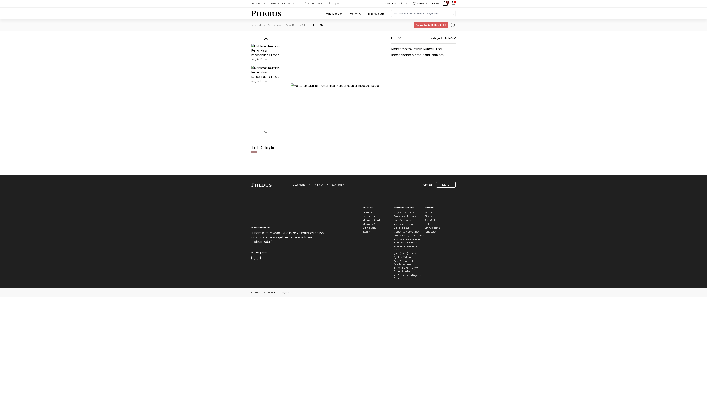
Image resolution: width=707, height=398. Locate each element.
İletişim (334, 3)
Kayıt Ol (446, 184)
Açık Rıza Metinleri (403, 257)
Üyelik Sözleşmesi (402, 220)
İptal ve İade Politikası (404, 224)
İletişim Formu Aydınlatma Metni (407, 248)
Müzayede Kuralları (284, 3)
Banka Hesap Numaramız (407, 216)
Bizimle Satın (376, 13)
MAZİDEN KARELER (297, 25)
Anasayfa (256, 25)
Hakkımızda (258, 3)
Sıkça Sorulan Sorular (404, 212)
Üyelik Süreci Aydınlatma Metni (409, 235)
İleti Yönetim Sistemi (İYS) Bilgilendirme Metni (406, 270)
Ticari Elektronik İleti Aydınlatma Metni (404, 263)
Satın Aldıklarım (433, 227)
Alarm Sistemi (432, 220)
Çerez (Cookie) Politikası (406, 253)
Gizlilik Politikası (401, 227)
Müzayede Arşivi (313, 3)
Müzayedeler (334, 13)
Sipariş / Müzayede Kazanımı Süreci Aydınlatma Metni (408, 241)
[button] (266, 40)
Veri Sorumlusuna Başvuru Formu (407, 277)
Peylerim (429, 224)
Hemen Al (355, 13)
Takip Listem (431, 231)
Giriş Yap (435, 3)
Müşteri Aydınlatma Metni (407, 231)
